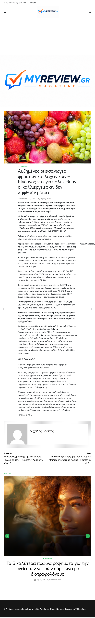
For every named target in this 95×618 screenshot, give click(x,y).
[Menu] (5, 12)
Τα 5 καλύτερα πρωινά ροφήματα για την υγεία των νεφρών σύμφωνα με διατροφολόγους (47, 569)
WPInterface (80, 609)
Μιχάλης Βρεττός (46, 199)
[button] (88, 536)
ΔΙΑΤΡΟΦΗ (48, 558)
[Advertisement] (47, 36)
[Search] (90, 12)
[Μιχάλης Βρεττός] (17, 434)
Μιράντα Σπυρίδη (55, 580)
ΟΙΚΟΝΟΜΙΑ (23, 166)
